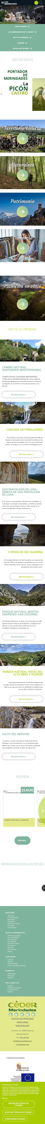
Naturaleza (11, 919)
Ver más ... (22, 840)
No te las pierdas (13, 937)
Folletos (10, 992)
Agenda (20, 43)
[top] (22, 304)
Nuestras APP (22, 1025)
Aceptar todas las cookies (18, 1112)
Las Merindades (10, 3)
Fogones (11, 978)
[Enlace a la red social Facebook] (27, 1014)
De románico (12, 949)
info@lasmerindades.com (22, 1041)
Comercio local (13, 990)
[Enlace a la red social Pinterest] (16, 1014)
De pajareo (11, 945)
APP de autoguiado (14, 936)
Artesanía (11, 925)
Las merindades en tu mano (21, 32)
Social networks (21, 48)
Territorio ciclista (13, 943)
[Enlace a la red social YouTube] (33, 1014)
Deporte (10, 959)
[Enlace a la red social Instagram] (10, 1014)
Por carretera (12, 939)
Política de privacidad (22, 1018)
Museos (10, 961)
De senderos (12, 941)
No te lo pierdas (21, 37)
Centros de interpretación (17, 965)
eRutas (10, 951)
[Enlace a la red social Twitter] (22, 1014)
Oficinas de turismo (14, 988)
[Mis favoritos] (36, 3)
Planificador (12, 974)
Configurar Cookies (15, 1119)
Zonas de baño (13, 963)
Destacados (21, 26)
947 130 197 (24, 1038)
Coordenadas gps (22, 1044)
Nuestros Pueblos (14, 923)
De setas (11, 947)
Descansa (11, 976)
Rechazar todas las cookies (19, 1104)
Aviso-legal (22, 1022)
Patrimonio (11, 921)
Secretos (11, 916)
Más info (4, 1098)
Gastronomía (12, 927)
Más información (17, 395)
